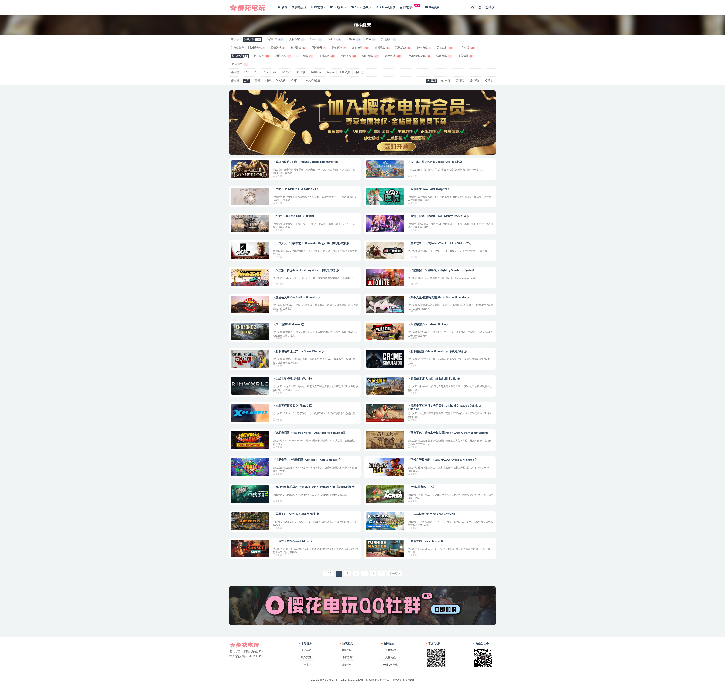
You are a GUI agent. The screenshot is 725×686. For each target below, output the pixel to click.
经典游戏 (277, 47)
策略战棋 (444, 47)
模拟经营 (239, 56)
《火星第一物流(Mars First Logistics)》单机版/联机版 (306, 270)
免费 (257, 80)
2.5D (247, 72)
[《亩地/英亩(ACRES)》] (385, 494)
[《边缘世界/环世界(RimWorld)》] (250, 386)
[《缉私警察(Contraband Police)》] (385, 331)
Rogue (330, 72)
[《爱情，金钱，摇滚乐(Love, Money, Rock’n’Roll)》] (385, 223)
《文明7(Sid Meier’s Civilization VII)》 (296, 189)
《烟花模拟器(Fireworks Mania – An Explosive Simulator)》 (310, 432)
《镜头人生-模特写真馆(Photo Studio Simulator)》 (439, 297)
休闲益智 (239, 64)
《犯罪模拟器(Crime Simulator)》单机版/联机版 (437, 351)
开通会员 (300, 7)
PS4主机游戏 (387, 7)
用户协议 (347, 650)
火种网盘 (390, 657)
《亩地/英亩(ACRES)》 (422, 487)
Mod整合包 (256, 47)
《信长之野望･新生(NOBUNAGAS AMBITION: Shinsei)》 (443, 459)
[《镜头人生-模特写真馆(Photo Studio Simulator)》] (385, 304)
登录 (491, 7)
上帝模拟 (344, 72)
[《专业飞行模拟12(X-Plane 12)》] (250, 413)
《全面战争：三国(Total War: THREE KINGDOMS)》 (440, 243)
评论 (476, 80)
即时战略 (326, 56)
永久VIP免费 (313, 80)
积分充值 (306, 657)
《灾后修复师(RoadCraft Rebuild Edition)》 (434, 378)
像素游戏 (443, 56)
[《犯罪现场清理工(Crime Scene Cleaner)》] (250, 358)
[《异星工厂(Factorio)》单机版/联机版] (250, 521)
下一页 (393, 573)
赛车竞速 (338, 47)
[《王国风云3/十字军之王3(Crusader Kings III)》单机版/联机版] (250, 250)
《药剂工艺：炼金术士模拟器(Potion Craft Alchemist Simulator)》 (448, 432)
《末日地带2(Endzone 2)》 (289, 324)
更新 (462, 80)
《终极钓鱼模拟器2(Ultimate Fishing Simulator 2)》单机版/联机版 (314, 487)
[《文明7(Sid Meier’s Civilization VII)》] (250, 196)
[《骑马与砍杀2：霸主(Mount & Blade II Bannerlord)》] (250, 169)
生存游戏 (466, 47)
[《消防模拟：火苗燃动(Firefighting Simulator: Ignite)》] (385, 277)
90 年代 (300, 72)
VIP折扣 (295, 80)
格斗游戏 (261, 56)
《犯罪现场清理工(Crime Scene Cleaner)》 (299, 351)
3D (266, 72)
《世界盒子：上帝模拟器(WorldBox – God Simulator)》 (307, 459)
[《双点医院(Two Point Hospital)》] (385, 196)
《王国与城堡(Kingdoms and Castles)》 (432, 514)
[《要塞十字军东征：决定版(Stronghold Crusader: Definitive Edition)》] (385, 413)
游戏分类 (252, 39)
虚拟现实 (382, 47)
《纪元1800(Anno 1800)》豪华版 (293, 216)
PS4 (370, 39)
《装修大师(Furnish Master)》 (426, 541)
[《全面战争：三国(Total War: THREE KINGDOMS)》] (385, 250)
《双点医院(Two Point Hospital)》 (429, 189)
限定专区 (411, 6)
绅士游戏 (423, 47)
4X (274, 72)
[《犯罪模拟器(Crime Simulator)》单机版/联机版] (385, 358)
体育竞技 (465, 56)
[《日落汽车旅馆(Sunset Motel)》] (250, 548)
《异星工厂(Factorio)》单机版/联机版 (296, 514)
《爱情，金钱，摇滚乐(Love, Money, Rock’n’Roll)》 (439, 216)
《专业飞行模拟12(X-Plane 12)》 (293, 405)
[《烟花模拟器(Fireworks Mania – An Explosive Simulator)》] (250, 440)
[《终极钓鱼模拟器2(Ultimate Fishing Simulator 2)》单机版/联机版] (250, 494)
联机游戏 (402, 47)
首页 (284, 7)
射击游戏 (304, 56)
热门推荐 (275, 39)
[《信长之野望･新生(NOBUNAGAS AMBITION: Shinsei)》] (385, 467)
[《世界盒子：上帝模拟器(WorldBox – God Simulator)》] (250, 467)
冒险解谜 (393, 56)
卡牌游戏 (348, 56)
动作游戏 (370, 56)
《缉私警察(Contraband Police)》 (428, 324)
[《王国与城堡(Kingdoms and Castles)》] (385, 521)
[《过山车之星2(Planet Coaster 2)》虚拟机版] (385, 169)
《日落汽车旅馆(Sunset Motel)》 (293, 541)
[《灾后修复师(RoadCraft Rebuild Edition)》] (385, 386)
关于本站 (306, 665)
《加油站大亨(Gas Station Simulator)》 (297, 297)
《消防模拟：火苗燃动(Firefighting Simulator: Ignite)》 (441, 270)
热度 (447, 80)
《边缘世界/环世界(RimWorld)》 (293, 378)
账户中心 (347, 665)
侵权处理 (409, 680)
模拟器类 (298, 47)
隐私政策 (347, 657)
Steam (315, 39)
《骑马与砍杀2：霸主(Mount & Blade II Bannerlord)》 (306, 162)
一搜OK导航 (390, 665)
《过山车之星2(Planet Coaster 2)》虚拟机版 (435, 162)
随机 (490, 80)
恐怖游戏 (283, 56)
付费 (268, 80)
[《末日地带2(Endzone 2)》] (250, 331)
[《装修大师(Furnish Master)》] (385, 548)
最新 (433, 80)
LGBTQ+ (316, 72)
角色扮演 (360, 47)
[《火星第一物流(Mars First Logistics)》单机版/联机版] (250, 277)
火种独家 (296, 39)
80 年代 (286, 72)
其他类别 (434, 7)
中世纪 (359, 72)
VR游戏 (353, 39)
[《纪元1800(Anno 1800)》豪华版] (250, 223)
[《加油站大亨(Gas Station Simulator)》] (250, 304)
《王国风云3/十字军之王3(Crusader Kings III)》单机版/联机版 (311, 243)
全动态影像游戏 (418, 56)
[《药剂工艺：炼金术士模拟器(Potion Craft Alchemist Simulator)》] (385, 440)
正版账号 (318, 47)
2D (257, 72)
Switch (334, 39)
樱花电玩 (333, 680)
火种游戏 (390, 650)
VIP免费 (280, 80)
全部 (246, 80)
